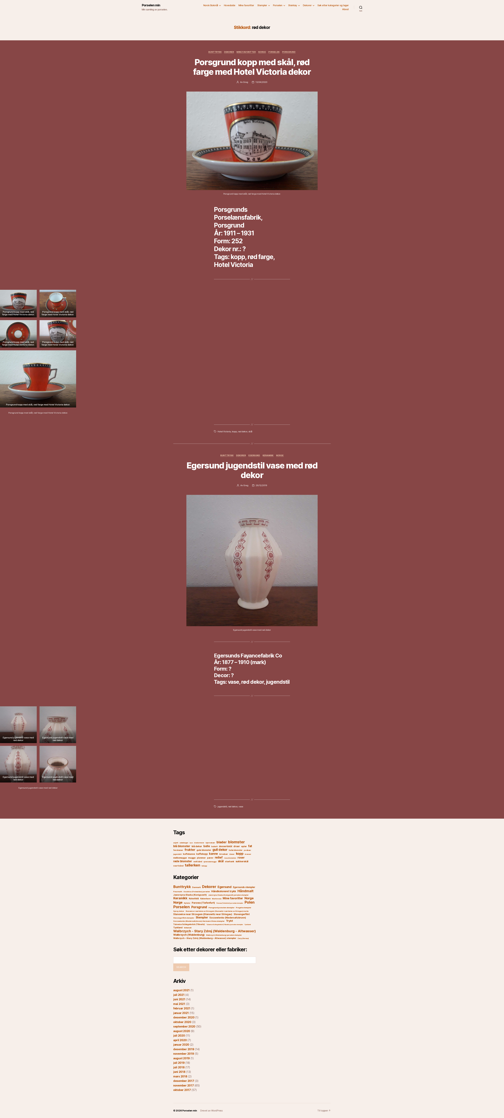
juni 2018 (179, 1071)
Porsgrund (289, 52)
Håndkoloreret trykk (223, 891)
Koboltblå (194, 898)
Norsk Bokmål (210, 5)
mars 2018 (180, 1076)
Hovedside (229, 5)
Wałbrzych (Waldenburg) (189, 934)
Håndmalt (245, 891)
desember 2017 (183, 1081)
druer (236, 846)
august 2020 (181, 1031)
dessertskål (225, 846)
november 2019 (183, 1053)
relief (219, 857)
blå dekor (197, 846)
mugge (192, 857)
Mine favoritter (246, 5)
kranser (248, 854)
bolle (206, 846)
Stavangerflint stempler (183, 918)
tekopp (204, 866)
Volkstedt (188, 928)
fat (250, 846)
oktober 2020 (182, 1022)
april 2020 (180, 1040)
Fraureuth (177, 891)
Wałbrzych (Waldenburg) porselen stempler (224, 935)
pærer (210, 858)
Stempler (262, 5)
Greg (245, 82)
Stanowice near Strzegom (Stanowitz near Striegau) (202, 914)
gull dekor (219, 850)
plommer (201, 858)
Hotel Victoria (224, 431)
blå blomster (181, 846)
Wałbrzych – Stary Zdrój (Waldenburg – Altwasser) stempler (204, 938)
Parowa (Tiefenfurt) (203, 902)
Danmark (196, 887)
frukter (190, 850)
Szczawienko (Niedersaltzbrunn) (227, 917)
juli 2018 (179, 1067)
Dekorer (307, 5)
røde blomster (182, 861)
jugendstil (222, 806)
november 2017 (183, 1085)
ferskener (178, 850)
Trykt (229, 920)
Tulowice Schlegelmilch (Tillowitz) (189, 924)
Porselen (277, 5)
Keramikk (268, 455)
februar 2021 (181, 1008)
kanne (213, 853)
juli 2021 (179, 994)
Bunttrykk (215, 52)
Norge (262, 52)
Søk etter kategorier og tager (333, 5)
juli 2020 (179, 1035)
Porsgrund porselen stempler (222, 908)
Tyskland (247, 924)
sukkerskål (242, 861)
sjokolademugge (210, 862)
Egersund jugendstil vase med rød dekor (252, 470)
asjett (175, 843)
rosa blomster (230, 858)
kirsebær (223, 854)
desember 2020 (184, 1017)
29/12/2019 (261, 485)
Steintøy (292, 5)
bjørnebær (210, 843)
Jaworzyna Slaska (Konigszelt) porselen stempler (228, 895)
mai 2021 (179, 1004)
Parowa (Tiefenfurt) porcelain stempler (229, 903)
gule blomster (204, 850)
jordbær (247, 850)
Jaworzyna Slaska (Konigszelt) (190, 895)
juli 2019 (179, 1062)
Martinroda (216, 899)
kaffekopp (202, 854)
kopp (234, 431)
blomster (236, 842)
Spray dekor (178, 911)
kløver (231, 854)
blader (221, 842)
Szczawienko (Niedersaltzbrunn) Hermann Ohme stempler (199, 921)
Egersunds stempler (244, 887)
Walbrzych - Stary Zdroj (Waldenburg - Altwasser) (214, 931)
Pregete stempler (243, 908)
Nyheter (187, 903)
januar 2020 (181, 1044)
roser (241, 857)
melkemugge (180, 857)
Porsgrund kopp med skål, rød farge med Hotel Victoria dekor (252, 67)
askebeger (184, 843)
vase (241, 806)
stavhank (229, 861)
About (345, 9)
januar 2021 (181, 1013)
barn (191, 843)
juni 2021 (179, 999)
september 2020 (184, 1026)
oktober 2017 (182, 1090)
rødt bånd (197, 862)
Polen (250, 902)
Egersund (254, 455)
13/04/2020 (261, 82)
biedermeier (199, 843)
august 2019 (181, 1058)
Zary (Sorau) (243, 938)
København (205, 898)
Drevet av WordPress (211, 1110)
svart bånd (178, 866)
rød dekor (242, 431)
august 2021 (181, 990)
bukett (214, 846)
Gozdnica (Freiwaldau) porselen (196, 892)
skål (250, 431)
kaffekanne (189, 854)
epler (244, 846)
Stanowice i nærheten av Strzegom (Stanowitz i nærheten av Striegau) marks (217, 911)
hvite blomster (235, 850)
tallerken (192, 865)
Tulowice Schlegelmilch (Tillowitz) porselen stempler (224, 924)
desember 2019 (183, 1049)
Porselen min (151, 5)
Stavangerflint (242, 914)
